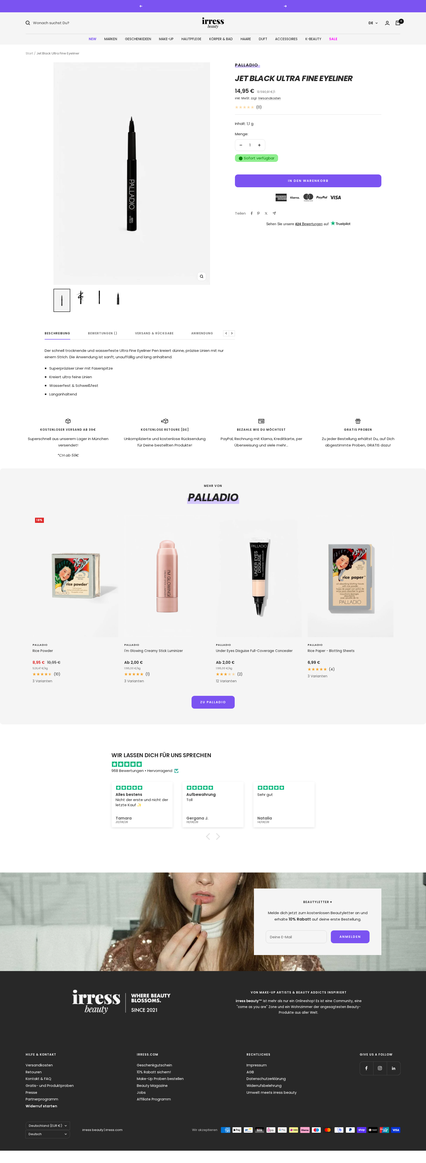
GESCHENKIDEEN (138, 39)
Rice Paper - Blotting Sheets (331, 651)
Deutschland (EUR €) (45, 1125)
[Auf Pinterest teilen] (258, 213)
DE (371, 22)
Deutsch (35, 1134)
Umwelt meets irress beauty (272, 1092)
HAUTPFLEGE (191, 39)
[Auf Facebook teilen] (252, 213)
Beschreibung (57, 333)
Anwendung (202, 333)
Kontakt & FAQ (38, 1078)
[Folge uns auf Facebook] (366, 1068)
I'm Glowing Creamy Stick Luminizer (153, 651)
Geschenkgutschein (154, 1065)
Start (29, 53)
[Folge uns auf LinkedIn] (393, 1068)
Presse (31, 1092)
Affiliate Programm (154, 1099)
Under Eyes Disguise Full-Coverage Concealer (254, 651)
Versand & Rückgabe (154, 333)
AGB (250, 1072)
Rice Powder (43, 651)
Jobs (141, 1092)
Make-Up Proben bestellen (160, 1078)
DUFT (263, 39)
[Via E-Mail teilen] (274, 213)
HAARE (246, 39)
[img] (215, 764)
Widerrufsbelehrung (264, 1085)
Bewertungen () (102, 333)
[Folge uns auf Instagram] (380, 1068)
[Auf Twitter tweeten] (266, 213)
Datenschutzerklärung (266, 1078)
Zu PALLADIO (213, 702)
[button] (209, 836)
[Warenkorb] (397, 23)
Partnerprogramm (42, 1099)
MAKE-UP (166, 39)
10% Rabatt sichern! (154, 1072)
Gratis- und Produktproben (50, 1085)
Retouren (34, 1072)
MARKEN (110, 39)
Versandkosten (269, 98)
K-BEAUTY (313, 39)
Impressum (257, 1065)
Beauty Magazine (152, 1085)
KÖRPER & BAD (221, 39)
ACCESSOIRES (286, 39)
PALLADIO (246, 65)
